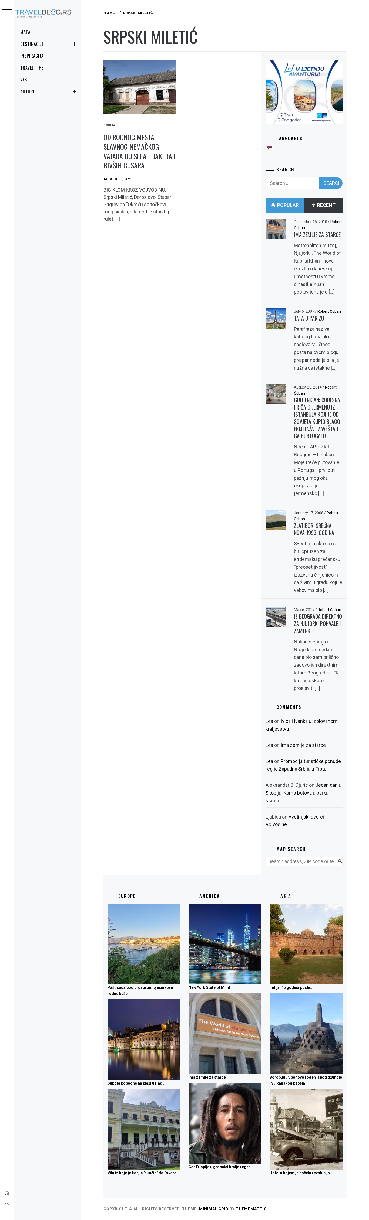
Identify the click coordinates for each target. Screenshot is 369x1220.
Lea (269, 721)
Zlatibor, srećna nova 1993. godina (314, 529)
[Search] (338, 864)
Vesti (25, 79)
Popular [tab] (287, 205)
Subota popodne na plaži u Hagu (136, 1083)
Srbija (109, 125)
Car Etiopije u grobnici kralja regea (220, 1167)
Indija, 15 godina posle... (291, 987)
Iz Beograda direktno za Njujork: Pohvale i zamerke (318, 623)
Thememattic (251, 1209)
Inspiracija (32, 56)
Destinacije (32, 44)
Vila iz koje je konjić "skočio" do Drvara (142, 1173)
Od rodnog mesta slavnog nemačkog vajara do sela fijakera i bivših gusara (139, 151)
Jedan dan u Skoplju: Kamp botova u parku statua (303, 792)
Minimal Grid (214, 1209)
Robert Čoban (329, 311)
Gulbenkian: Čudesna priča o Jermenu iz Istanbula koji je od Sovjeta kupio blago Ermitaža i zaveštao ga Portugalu (317, 418)
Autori (27, 91)
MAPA (25, 32)
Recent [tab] (326, 205)
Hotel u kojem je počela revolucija (300, 1173)
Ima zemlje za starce (317, 234)
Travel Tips (32, 67)
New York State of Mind (209, 987)
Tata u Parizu (309, 318)
